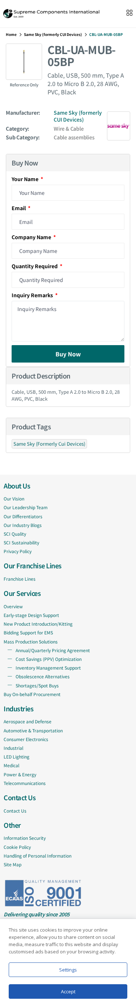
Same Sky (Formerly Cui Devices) (49, 443)
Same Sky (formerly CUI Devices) (53, 34)
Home (11, 34)
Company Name (32, 237)
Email (19, 208)
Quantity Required (35, 266)
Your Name (26, 179)
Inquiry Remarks (33, 295)
